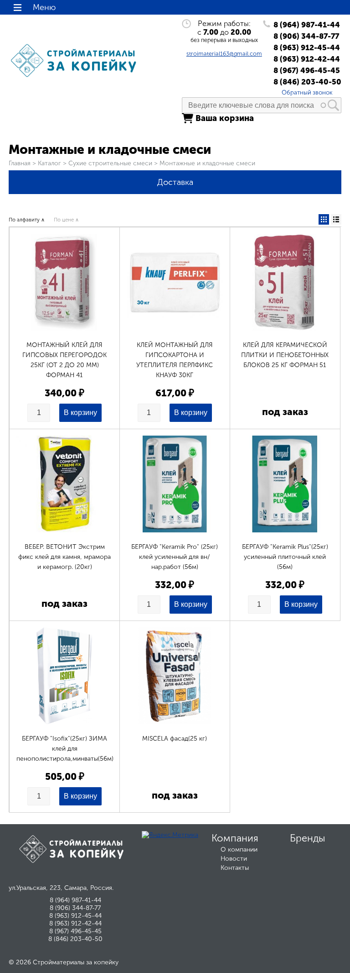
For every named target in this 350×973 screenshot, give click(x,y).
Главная (20, 163)
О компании (239, 849)
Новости (234, 859)
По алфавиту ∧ (27, 219)
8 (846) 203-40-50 (307, 81)
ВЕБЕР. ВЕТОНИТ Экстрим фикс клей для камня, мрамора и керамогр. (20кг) (64, 557)
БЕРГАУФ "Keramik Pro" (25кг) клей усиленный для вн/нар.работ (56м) (174, 557)
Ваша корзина (225, 118)
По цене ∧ (66, 219)
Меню (44, 7)
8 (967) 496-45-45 (306, 70)
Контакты (235, 868)
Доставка (175, 182)
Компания (234, 838)
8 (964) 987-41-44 (306, 24)
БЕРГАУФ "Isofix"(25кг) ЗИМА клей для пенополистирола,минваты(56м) (64, 749)
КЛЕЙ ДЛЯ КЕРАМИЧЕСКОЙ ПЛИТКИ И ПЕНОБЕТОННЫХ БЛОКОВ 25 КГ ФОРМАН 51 (285, 355)
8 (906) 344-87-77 (306, 36)
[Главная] (75, 77)
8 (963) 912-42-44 (306, 58)
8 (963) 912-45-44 (306, 47)
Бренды (307, 838)
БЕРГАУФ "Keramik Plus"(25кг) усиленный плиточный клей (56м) (285, 557)
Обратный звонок (307, 92)
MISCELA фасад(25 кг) (174, 738)
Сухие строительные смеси (110, 163)
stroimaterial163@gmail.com (224, 53)
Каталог (49, 163)
